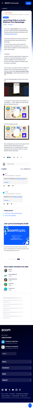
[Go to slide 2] (11, 259)
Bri (5, 173)
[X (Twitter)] (9, 389)
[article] (16, 180)
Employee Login (23, 395)
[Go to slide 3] (13, 259)
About (4, 362)
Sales (4, 374)
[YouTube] (13, 389)
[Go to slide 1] (9, 259)
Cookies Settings (15, 395)
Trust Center (12, 393)
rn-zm (6, 192)
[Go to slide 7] (23, 259)
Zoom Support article (11, 34)
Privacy (7, 393)
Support (5, 380)
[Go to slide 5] (17, 259)
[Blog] (2, 389)
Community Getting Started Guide (13, 213)
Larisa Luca (11, 288)
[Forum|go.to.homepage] (12, 3)
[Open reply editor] (16, 163)
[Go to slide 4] (15, 259)
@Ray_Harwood (21, 178)
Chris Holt (11, 283)
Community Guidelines (10, 215)
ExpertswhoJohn (12, 279)
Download (5, 368)
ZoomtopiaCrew (12, 274)
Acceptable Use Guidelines (22, 393)
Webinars (4, 8)
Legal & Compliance (5, 395)
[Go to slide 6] (20, 259)
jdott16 (10, 269)
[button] (2, 3)
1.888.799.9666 (6, 338)
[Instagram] (16, 389)
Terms (2, 393)
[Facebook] (20, 389)
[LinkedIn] (6, 389)
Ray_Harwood (8, 13)
